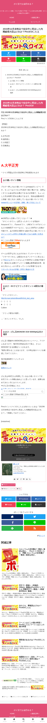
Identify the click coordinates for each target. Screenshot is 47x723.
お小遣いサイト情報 (17, 81)
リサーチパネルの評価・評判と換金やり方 (17, 269)
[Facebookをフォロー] (20, 479)
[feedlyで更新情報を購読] (26, 479)
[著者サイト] (14, 479)
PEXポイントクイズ (9, 489)
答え (19, 489)
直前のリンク (6, 368)
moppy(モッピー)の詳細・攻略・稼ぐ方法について (21, 202)
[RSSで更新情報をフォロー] (30, 479)
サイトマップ (34, 717)
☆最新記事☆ (34, 713)
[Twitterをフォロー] (17, 479)
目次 (20, 70)
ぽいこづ (16, 464)
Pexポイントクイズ (9, 484)
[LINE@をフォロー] (23, 479)
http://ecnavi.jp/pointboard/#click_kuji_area (17, 298)
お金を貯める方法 (18, 473)
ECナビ (8, 260)
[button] (42, 391)
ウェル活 (12, 717)
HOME (12, 713)
